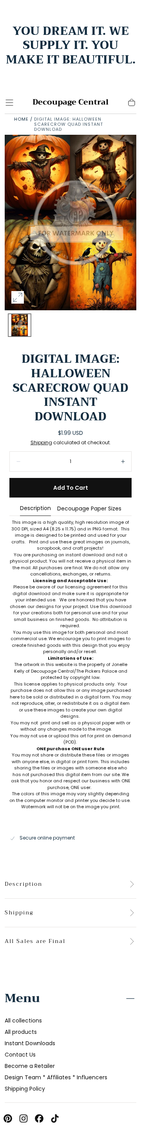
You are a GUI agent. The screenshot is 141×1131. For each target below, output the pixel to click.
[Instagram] (23, 1118)
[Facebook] (39, 1118)
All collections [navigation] (23, 1020)
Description (35, 508)
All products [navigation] (21, 1032)
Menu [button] (22, 998)
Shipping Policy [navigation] (25, 1089)
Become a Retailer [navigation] (30, 1066)
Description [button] (23, 884)
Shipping (41, 442)
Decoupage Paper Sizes (89, 509)
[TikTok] (55, 1118)
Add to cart (70, 488)
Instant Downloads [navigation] (30, 1043)
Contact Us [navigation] (20, 1055)
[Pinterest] (8, 1118)
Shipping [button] (19, 912)
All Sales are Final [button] (35, 941)
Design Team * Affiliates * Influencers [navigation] (56, 1077)
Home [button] (21, 119)
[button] (9, 102)
